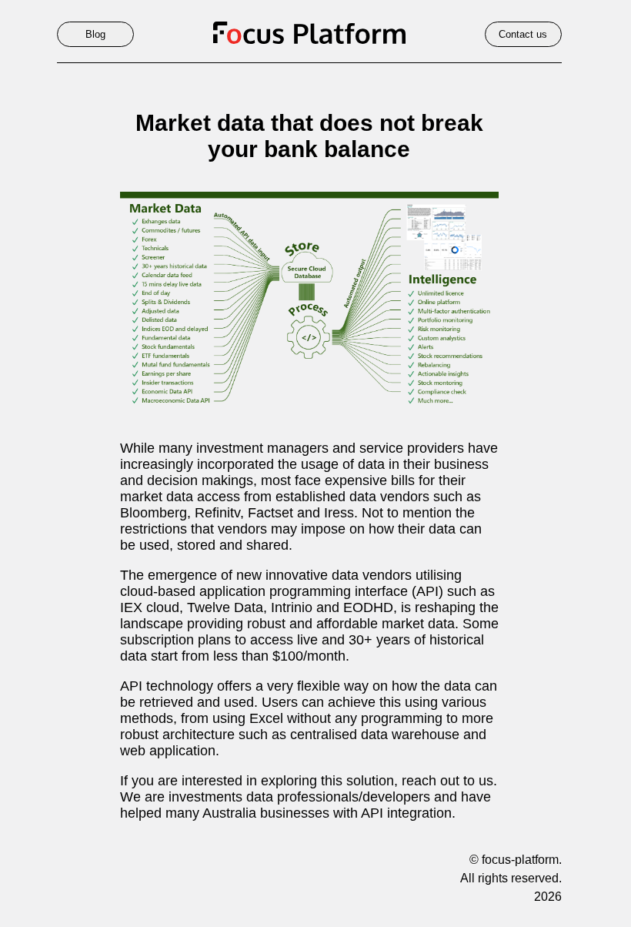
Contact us (523, 34)
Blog (95, 34)
